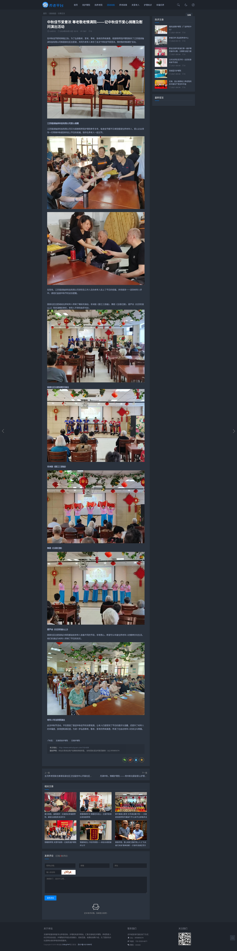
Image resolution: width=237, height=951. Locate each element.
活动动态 (111, 5)
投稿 (189, 15)
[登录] (193, 5)
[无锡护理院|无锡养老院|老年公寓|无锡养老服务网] (53, 7)
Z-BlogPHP (66, 944)
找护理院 (86, 5)
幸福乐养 (160, 5)
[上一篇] (3, 431)
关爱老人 (135, 5)
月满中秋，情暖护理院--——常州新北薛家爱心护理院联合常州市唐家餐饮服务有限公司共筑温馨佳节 (144, 776)
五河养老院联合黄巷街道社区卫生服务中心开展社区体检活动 (71, 776)
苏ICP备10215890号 (85, 944)
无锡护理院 (75, 740)
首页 (76, 5)
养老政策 (123, 5)
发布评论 (50, 898)
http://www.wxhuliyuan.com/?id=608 (74, 747)
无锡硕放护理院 (62, 740)
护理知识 (148, 5)
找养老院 (98, 5)
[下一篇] (234, 431)
